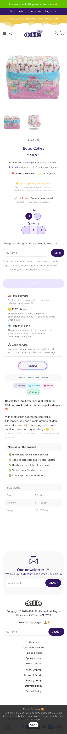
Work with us (33, 669)
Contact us (34, 11)
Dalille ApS (41, 611)
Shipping (28, 162)
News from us (34, 663)
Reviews (32, 365)
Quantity (33, 223)
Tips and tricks (33, 652)
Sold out (33, 283)
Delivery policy (33, 685)
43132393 (45, 615)
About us (34, 642)
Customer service (34, 647)
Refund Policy (33, 691)
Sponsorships (33, 658)
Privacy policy (34, 680)
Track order (17, 11)
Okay (33, 724)
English (49, 11)
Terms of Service (33, 675)
